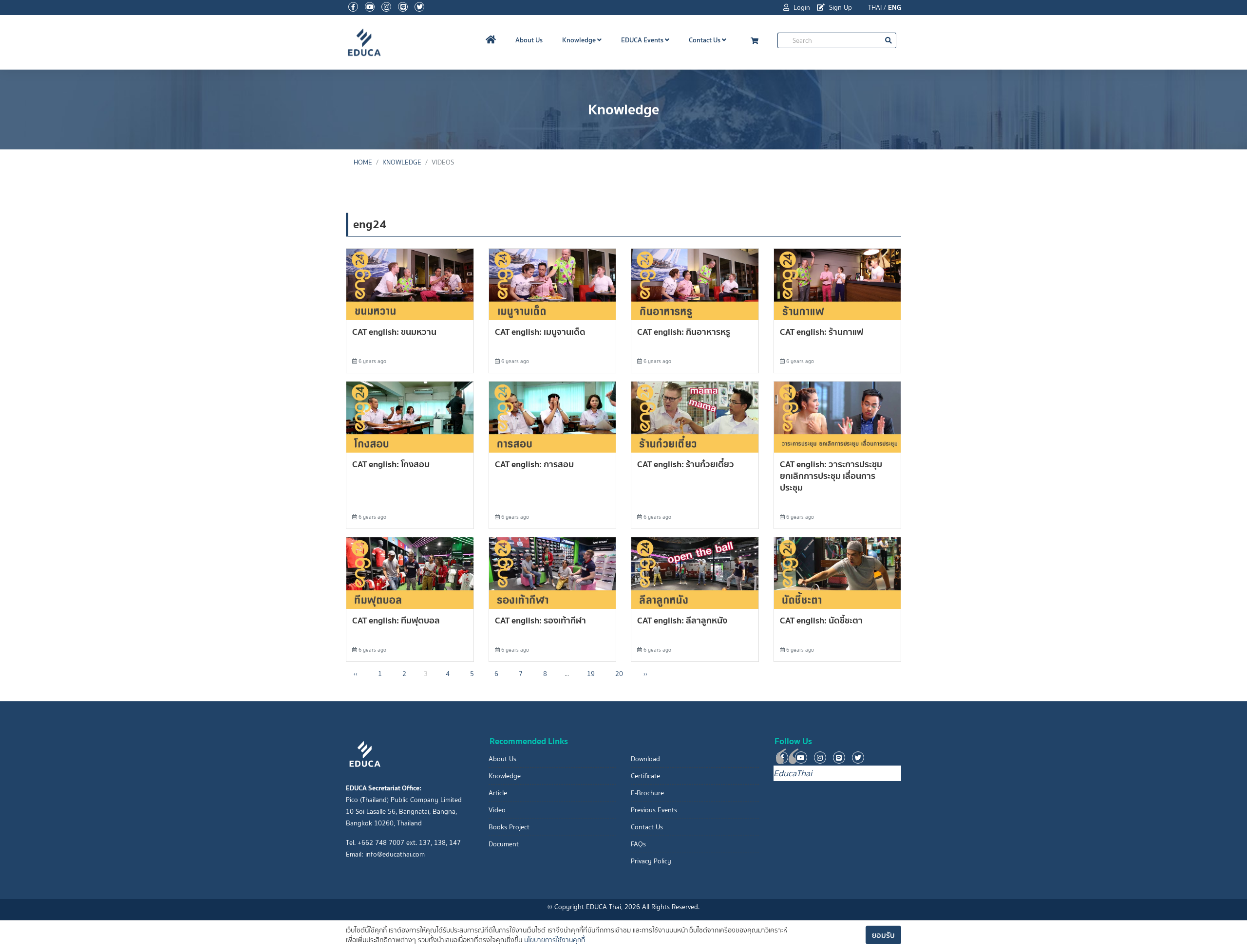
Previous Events (654, 810)
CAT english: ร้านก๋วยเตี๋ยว (685, 464)
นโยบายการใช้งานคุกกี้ (554, 940)
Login (801, 7)
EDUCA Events (643, 40)
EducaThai (793, 773)
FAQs (638, 844)
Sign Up (839, 7)
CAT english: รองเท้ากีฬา (540, 620)
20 (619, 674)
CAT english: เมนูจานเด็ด (540, 332)
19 (591, 674)
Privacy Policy (651, 861)
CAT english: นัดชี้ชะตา (821, 620)
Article (498, 793)
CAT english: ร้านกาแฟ (821, 332)
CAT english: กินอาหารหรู (683, 332)
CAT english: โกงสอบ (391, 464)
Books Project (509, 827)
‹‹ (356, 674)
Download (645, 759)
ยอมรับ (883, 935)
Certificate (645, 776)
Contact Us (705, 40)
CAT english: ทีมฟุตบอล (396, 620)
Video (497, 810)
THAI (875, 7)
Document (504, 844)
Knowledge (579, 40)
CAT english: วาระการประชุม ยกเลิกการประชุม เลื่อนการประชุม (831, 475)
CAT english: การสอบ (534, 464)
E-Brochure (647, 793)
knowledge (401, 162)
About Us (529, 40)
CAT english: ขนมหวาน (394, 332)
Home (363, 162)
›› (645, 674)
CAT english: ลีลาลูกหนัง (682, 620)
